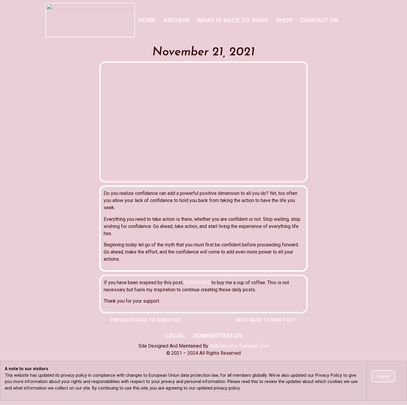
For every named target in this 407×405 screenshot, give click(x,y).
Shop (284, 20)
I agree (383, 376)
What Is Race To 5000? (232, 20)
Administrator (217, 335)
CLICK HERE (197, 282)
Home (147, 20)
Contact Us (319, 20)
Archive (176, 20)
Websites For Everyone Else (239, 346)
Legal (175, 335)
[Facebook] (346, 20)
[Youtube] (357, 20)
